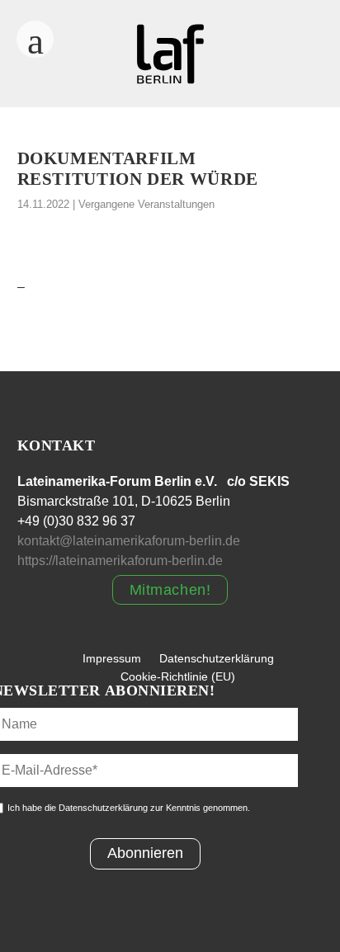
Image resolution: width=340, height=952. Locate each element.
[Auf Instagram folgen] (315, 32)
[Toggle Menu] (35, 34)
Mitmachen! (170, 590)
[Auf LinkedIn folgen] (315, 65)
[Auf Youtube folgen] (273, 65)
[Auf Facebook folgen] (273, 32)
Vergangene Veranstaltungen (146, 204)
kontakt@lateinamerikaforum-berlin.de (128, 541)
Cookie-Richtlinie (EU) (177, 676)
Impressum (112, 658)
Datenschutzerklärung (216, 658)
